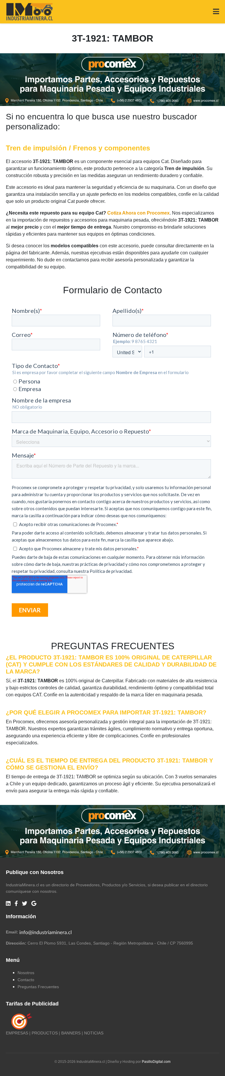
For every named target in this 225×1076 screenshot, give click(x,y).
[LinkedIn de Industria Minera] (8, 903)
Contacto (26, 979)
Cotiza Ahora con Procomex (138, 212)
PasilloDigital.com (156, 1062)
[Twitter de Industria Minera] (24, 903)
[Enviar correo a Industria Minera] (45, 932)
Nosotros (26, 972)
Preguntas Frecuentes (38, 986)
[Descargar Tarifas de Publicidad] (20, 1021)
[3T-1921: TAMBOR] (112, 79)
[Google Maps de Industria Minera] (33, 903)
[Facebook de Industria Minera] (16, 903)
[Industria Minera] (29, 11)
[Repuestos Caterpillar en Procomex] (112, 831)
